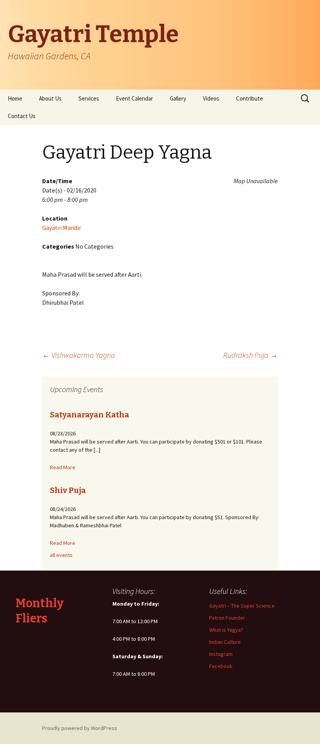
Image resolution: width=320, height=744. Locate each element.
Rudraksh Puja (250, 355)
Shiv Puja (68, 490)
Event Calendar (134, 98)
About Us (50, 98)
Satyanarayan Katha (89, 414)
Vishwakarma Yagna (78, 355)
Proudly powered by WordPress (79, 728)
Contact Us (22, 116)
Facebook (221, 666)
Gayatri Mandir (61, 228)
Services (88, 98)
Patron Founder (227, 617)
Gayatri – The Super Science (242, 605)
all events (61, 554)
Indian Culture (225, 641)
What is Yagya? (226, 629)
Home (15, 98)
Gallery (178, 98)
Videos (211, 98)
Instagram (221, 653)
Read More (62, 467)
